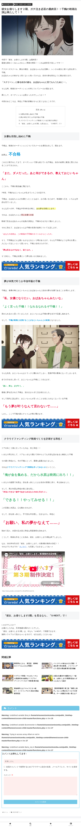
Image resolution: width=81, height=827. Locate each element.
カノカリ (22, 547)
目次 (37, 110)
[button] (75, 422)
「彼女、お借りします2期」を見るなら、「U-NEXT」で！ (41, 123)
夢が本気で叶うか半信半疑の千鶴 (32, 117)
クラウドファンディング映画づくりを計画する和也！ (39, 120)
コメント (8, 775)
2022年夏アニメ (8, 4)
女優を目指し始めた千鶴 (29, 114)
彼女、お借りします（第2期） (24, 4)
